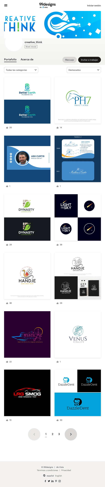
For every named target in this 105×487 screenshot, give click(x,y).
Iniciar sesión (94, 5)
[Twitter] (49, 481)
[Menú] (6, 5)
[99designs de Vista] (47, 5)
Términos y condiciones (47, 470)
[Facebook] (45, 481)
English (58, 476)
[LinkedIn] (52, 481)
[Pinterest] (56, 481)
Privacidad (66, 470)
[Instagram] (60, 481)
